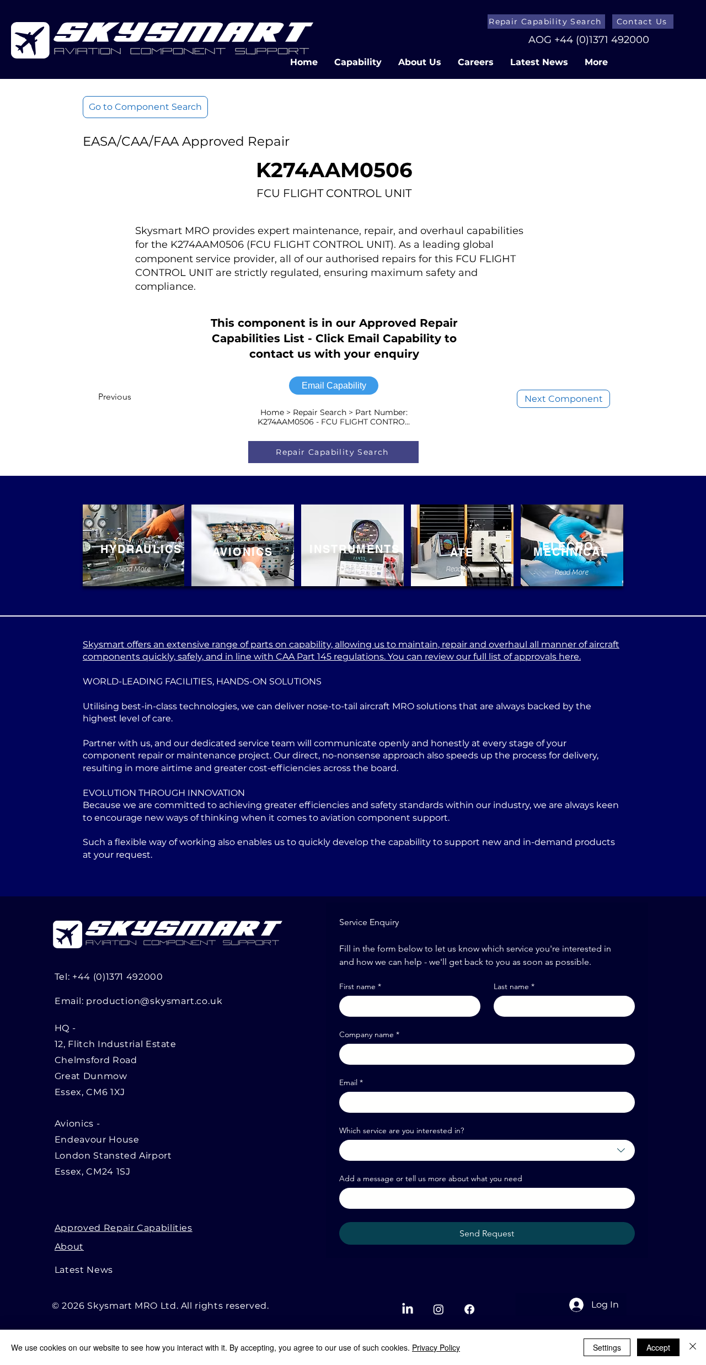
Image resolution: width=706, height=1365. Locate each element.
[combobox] (487, 1150)
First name (360, 986)
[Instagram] (438, 1309)
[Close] (692, 1347)
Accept (658, 1347)
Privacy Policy (436, 1347)
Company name (369, 1034)
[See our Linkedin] (407, 1309)
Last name (514, 986)
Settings (607, 1347)
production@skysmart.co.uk (154, 1001)
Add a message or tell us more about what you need (430, 1178)
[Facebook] (469, 1309)
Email (351, 1082)
